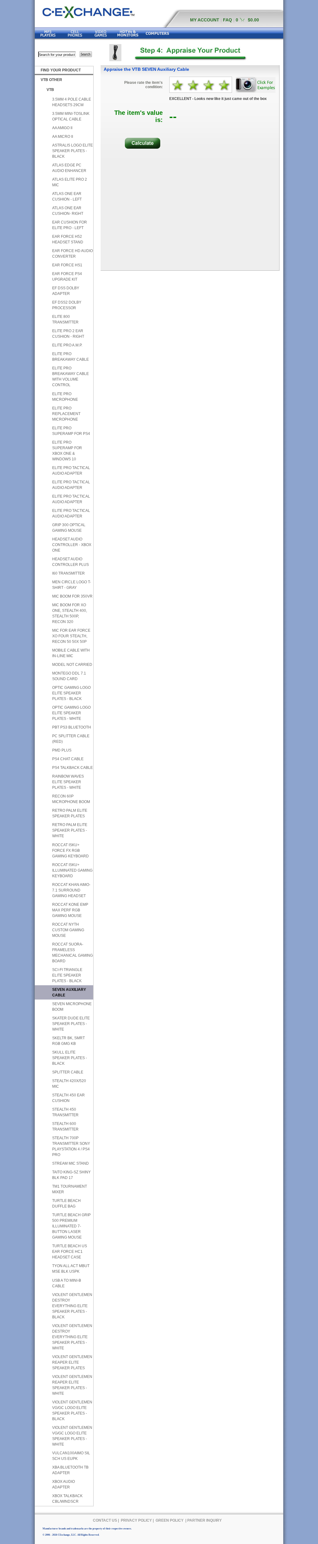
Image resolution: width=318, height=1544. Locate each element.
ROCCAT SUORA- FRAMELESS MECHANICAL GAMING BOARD (72, 952)
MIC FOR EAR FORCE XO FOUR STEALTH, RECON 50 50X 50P (71, 636)
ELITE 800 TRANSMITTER (65, 319)
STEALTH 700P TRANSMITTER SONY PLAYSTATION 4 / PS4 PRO (71, 1146)
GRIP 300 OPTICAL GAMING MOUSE (68, 528)
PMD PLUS (61, 750)
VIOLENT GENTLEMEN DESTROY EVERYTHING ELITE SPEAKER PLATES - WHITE (72, 1337)
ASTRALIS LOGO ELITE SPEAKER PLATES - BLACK (72, 151)
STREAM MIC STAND (70, 1163)
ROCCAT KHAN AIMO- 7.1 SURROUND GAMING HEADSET (71, 890)
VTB (50, 90)
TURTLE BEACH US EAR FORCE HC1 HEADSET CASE (69, 1251)
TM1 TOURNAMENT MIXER (69, 1189)
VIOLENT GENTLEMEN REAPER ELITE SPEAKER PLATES (72, 1362)
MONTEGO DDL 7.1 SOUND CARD (69, 676)
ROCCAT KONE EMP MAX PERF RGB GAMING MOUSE (70, 910)
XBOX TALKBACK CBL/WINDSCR (67, 1499)
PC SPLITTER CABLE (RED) (70, 739)
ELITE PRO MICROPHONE (65, 397)
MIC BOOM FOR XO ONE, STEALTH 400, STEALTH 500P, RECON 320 (69, 613)
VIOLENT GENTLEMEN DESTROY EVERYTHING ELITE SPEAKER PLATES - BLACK (72, 1306)
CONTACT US (105, 1520)
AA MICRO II (62, 136)
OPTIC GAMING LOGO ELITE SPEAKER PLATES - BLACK (71, 693)
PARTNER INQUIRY (204, 1520)
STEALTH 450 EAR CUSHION (68, 1098)
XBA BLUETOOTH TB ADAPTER (70, 1470)
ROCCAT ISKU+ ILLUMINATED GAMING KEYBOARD (72, 870)
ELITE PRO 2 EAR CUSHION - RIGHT (68, 334)
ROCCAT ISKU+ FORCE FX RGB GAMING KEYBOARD (70, 850)
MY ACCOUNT (204, 19)
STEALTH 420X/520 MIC (69, 1084)
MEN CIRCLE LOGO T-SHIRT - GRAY (71, 585)
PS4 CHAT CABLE (68, 759)
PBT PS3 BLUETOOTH (71, 727)
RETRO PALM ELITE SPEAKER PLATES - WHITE (69, 830)
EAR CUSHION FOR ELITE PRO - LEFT (69, 225)
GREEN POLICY (170, 1520)
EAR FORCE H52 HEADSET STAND (67, 239)
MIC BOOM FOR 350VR (72, 596)
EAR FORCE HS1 (67, 265)
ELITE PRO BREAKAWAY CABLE (70, 357)
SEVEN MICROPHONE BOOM (72, 1007)
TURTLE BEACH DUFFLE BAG (66, 1203)
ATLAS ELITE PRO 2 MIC (69, 182)
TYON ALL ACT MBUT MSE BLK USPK (70, 1269)
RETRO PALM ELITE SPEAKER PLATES (69, 813)
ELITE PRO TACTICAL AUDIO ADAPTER (71, 471)
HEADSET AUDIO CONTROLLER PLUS (70, 562)
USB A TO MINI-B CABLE (66, 1283)
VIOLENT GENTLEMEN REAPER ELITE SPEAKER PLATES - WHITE (72, 1385)
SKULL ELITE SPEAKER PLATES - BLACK (69, 1058)
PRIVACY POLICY (136, 1520)
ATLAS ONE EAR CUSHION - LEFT (67, 196)
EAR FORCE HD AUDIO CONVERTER (72, 254)
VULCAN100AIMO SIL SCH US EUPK (71, 1456)
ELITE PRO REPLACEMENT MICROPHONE (66, 414)
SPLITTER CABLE (67, 1072)
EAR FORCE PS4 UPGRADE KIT (67, 277)
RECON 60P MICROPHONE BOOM (71, 799)
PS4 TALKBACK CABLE (72, 767)
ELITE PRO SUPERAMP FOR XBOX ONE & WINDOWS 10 (67, 450)
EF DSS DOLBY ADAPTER (65, 291)
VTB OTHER (51, 80)
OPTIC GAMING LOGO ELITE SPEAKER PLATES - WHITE (71, 713)
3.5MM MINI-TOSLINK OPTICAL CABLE (70, 116)
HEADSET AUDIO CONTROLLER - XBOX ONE (71, 545)
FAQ (227, 19)
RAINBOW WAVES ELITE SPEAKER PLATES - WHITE (68, 782)
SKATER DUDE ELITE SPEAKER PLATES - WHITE (71, 1024)
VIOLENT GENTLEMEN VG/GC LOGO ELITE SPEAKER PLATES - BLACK (72, 1410)
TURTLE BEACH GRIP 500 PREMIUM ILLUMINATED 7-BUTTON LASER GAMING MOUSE (71, 1226)
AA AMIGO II (62, 128)
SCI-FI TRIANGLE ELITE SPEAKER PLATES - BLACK (67, 975)
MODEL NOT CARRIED (72, 664)
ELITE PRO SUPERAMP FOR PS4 (71, 431)
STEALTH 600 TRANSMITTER (65, 1126)
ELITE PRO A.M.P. (67, 345)
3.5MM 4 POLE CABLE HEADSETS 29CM (71, 102)
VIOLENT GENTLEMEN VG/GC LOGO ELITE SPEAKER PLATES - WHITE (72, 1436)
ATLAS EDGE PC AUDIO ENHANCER (69, 168)
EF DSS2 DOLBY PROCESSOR (66, 305)
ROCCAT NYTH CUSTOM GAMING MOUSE (68, 930)
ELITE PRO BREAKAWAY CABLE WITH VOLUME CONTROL (70, 376)
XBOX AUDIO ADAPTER (63, 1484)
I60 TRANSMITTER (68, 573)
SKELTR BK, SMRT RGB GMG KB (68, 1041)
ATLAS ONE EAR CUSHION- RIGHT (67, 211)
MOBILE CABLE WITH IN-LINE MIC (71, 653)
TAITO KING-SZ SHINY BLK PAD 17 (71, 1175)
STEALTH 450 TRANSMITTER (65, 1112)
